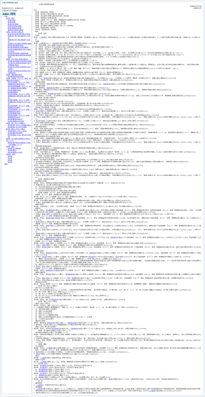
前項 (37, 111)
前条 (46, 115)
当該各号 (78, 43)
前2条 (68, 280)
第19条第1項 (43, 371)
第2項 (58, 218)
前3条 (111, 379)
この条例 (42, 37)
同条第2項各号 (73, 323)
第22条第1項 (50, 210)
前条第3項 (49, 253)
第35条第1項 (56, 328)
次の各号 (56, 43)
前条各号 (55, 299)
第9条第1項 (42, 375)
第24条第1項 (50, 237)
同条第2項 (74, 328)
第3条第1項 (50, 88)
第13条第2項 (43, 369)
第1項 (38, 121)
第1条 (45, 78)
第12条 (42, 148)
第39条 (41, 377)
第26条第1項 (44, 365)
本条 (164, 379)
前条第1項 (106, 84)
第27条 (44, 257)
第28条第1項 (70, 274)
